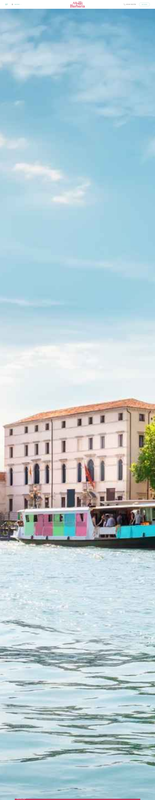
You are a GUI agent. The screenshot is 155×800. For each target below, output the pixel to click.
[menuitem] (17, 4)
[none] (18, 4)
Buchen (144, 4)
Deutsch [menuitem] (17, 4)
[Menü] (6, 4)
